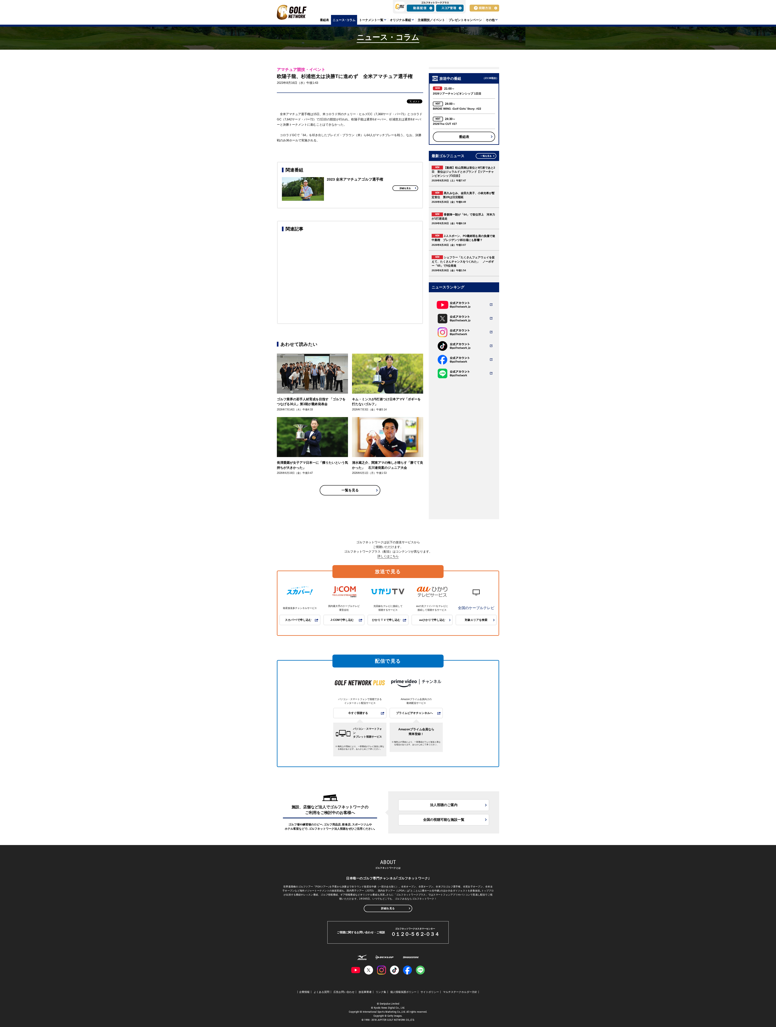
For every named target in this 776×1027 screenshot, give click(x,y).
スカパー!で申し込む (298, 619)
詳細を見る (405, 188)
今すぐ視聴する (358, 713)
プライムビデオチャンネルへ (414, 713)
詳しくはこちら (388, 556)
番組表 (464, 137)
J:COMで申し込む (342, 619)
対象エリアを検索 (476, 619)
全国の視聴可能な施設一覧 (443, 820)
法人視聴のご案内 (444, 805)
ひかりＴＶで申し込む (386, 619)
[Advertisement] (350, 277)
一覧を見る (350, 490)
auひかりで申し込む (432, 619)
